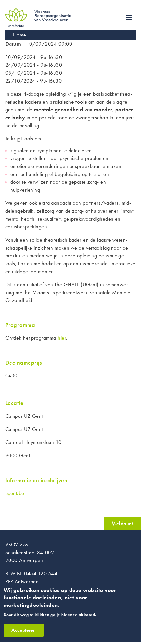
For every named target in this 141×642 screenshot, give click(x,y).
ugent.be (14, 493)
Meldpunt (122, 523)
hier (62, 337)
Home (19, 34)
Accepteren (23, 630)
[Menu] (128, 18)
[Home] (38, 11)
